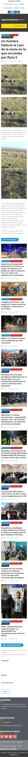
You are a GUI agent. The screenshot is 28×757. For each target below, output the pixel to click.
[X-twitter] (15, 737)
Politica (22, 8)
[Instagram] (2, 737)
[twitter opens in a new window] (12, 12)
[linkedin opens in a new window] (15, 12)
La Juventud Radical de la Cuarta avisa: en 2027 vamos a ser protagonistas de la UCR (14, 493)
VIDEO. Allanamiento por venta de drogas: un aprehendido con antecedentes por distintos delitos (12, 631)
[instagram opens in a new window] (18, 12)
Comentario (5, 660)
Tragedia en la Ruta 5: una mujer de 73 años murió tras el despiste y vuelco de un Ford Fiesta (13, 305)
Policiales (16, 8)
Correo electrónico (7, 683)
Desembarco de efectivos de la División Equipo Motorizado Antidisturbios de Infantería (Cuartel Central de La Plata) (14, 454)
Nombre (4, 675)
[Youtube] (6, 737)
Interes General (7, 8)
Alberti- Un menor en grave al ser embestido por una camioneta (13, 340)
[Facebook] (10, 737)
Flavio (5, 61)
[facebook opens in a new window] (9, 12)
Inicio (16, 4)
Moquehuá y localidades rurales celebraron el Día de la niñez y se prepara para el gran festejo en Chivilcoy (13, 531)
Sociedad (21, 4)
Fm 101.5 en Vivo (8, 4)
